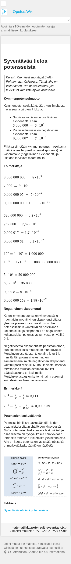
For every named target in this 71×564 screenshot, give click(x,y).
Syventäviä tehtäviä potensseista (26, 510)
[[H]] (5, 11)
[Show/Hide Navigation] (3, 3)
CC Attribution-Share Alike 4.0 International (37, 552)
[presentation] (28, 125)
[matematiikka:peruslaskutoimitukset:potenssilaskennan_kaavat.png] (35, 476)
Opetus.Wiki (23, 11)
